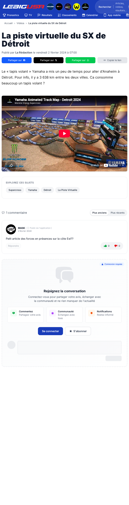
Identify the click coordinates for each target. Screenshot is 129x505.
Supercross (15, 190)
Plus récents (118, 212)
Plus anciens (99, 212)
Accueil (8, 23)
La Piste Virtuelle (67, 190)
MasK (21, 228)
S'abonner (80, 331)
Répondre (13, 245)
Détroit (47, 190)
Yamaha (32, 190)
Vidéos (20, 23)
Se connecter (50, 331)
